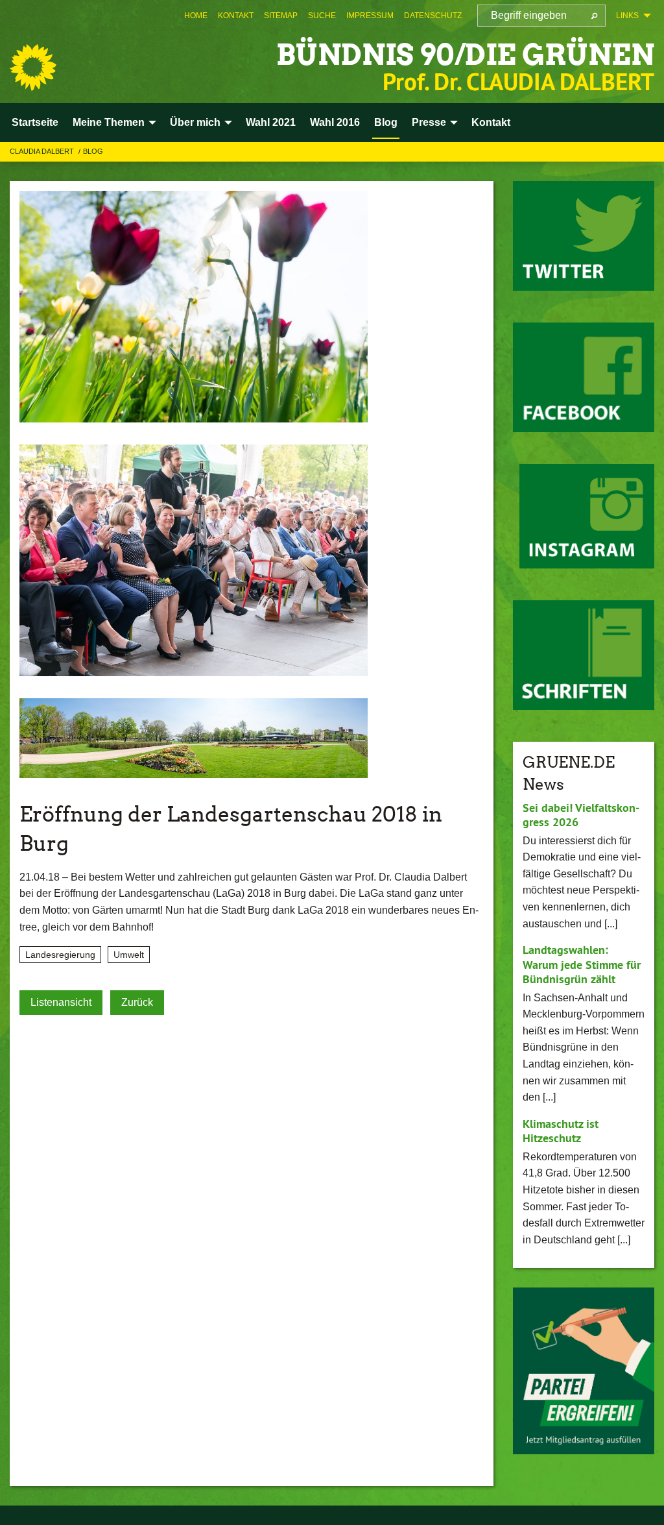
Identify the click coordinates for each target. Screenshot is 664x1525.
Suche (322, 15)
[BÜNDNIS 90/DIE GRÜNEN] (33, 67)
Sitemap (281, 15)
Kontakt (236, 15)
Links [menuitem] (627, 15)
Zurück (137, 1002)
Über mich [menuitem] (195, 122)
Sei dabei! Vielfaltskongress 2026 (581, 815)
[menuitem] (196, 15)
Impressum (370, 15)
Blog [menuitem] (385, 122)
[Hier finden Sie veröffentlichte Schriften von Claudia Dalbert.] (584, 655)
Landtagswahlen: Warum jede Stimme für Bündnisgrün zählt (582, 964)
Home (196, 15)
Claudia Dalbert (43, 151)
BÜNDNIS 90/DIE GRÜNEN (465, 55)
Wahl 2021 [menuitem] (271, 122)
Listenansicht (60, 1002)
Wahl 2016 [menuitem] (335, 122)
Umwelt (128, 954)
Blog (93, 151)
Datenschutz (433, 15)
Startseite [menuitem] (35, 122)
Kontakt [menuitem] (490, 122)
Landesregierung (60, 954)
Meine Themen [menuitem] (109, 122)
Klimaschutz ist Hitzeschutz (561, 1131)
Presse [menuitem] (429, 122)
